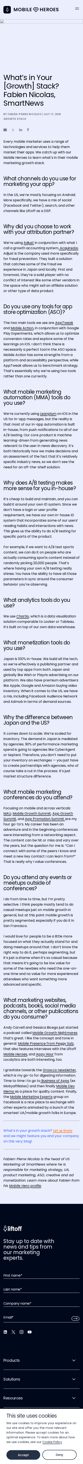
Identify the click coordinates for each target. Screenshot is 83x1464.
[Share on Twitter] (13, 130)
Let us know (62, 1130)
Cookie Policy (52, 1442)
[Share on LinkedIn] (20, 130)
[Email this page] (5, 130)
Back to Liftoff (7, 9)
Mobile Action (22, 328)
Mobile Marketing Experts (31, 1096)
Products (11, 1360)
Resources (13, 1398)
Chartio (22, 616)
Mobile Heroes (15, 1054)
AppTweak (64, 322)
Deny (59, 1455)
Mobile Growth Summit (32, 813)
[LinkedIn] (5, 1332)
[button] (77, 8)
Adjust (29, 242)
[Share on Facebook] (28, 130)
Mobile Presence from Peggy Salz (46, 1043)
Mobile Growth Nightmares (54, 1032)
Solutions (11, 1379)
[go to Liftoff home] (36, 9)
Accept (23, 1455)
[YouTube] (29, 1332)
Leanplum (48, 413)
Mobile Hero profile (25, 1185)
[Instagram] (21, 1332)
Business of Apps (54, 1080)
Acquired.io (68, 248)
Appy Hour (45, 1054)
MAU (7, 813)
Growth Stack (14, 119)
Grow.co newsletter (59, 1070)
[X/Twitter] (13, 1332)
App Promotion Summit (45, 818)
